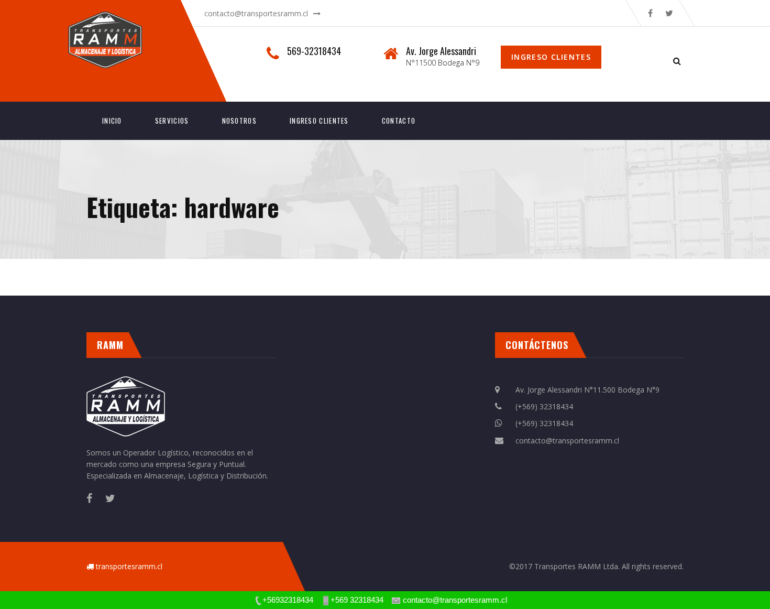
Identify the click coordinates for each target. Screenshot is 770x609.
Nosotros (239, 120)
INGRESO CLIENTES (319, 120)
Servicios (172, 120)
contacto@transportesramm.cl (256, 13)
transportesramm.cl (129, 566)
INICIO (112, 120)
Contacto (398, 120)
